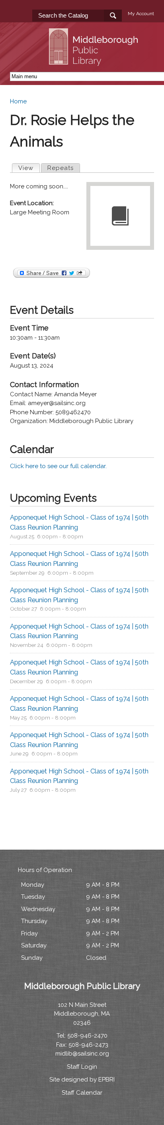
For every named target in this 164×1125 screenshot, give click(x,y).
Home (18, 101)
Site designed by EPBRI (82, 1079)
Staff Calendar (82, 1092)
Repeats (60, 168)
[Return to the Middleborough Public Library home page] (95, 61)
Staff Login (82, 1066)
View (28, 168)
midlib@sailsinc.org (82, 1053)
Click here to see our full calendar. (58, 466)
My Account (141, 13)
